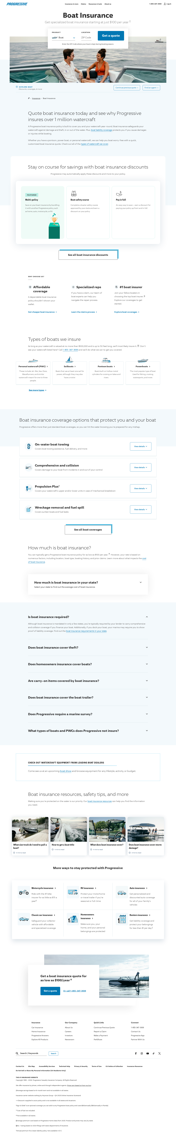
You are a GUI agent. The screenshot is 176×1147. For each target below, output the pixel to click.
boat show (65, 771)
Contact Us (135, 1031)
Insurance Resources (135, 1066)
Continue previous (127, 87)
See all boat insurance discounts (88, 254)
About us (107, 4)
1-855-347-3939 (155, 4)
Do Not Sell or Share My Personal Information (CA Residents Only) (41, 1071)
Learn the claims (84, 311)
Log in (169, 4)
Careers (68, 1031)
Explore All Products (40, 1039)
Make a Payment (101, 1035)
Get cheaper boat (42, 311)
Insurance (36, 98)
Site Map (31, 1066)
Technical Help (64, 1066)
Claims (83, 4)
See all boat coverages (88, 529)
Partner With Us (137, 1039)
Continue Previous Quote (104, 1027)
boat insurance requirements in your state (86, 631)
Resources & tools (95, 4)
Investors (69, 1035)
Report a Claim (100, 1031)
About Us (69, 1027)
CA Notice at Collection (114, 1066)
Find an (151, 87)
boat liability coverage (101, 130)
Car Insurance (37, 1027)
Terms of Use (97, 1066)
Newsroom (69, 1039)
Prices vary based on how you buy (79, 1085)
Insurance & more (71, 4)
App (137, 1035)
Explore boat (126, 311)
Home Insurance (38, 1031)
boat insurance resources (100, 801)
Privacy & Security (81, 1066)
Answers (40, 1035)
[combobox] (63, 37)
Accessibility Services (47, 1066)
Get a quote (50, 990)
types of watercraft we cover (94, 144)
